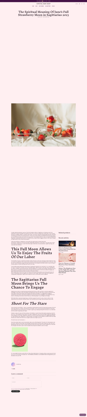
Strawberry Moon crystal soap (46, 353)
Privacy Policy (27, 388)
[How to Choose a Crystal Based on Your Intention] (67, 257)
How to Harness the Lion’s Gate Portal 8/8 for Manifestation (67, 249)
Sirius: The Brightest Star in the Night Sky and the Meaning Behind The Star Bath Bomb (67, 270)
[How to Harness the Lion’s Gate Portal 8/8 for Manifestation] (67, 243)
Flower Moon (52, 235)
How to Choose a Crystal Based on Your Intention (67, 264)
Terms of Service (33, 388)
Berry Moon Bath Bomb (33, 353)
